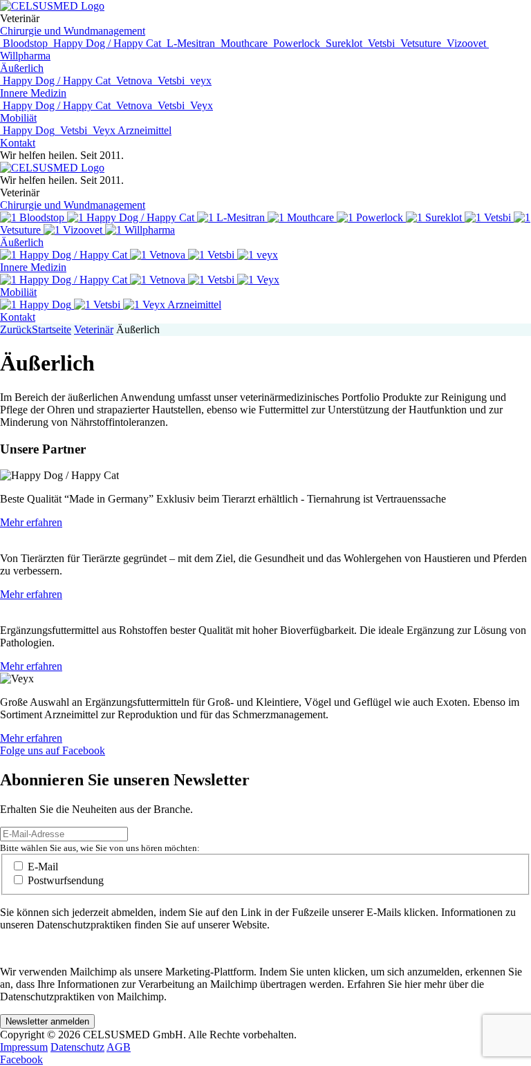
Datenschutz (77, 1047)
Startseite (51, 329)
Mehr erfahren (31, 522)
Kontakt (17, 143)
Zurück (16, 329)
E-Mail (43, 866)
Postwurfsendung (66, 880)
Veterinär (93, 329)
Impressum (24, 1047)
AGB (118, 1047)
